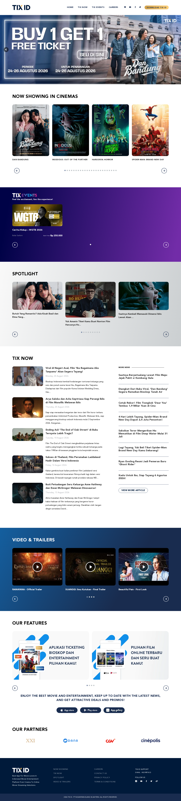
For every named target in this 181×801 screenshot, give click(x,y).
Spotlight (58, 778)
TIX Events (98, 7)
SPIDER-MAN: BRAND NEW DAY (148, 160)
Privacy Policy (102, 778)
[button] (17, 170)
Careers (113, 7)
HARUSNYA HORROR (102, 160)
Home (70, 7)
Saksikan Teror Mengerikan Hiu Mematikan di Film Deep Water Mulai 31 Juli (143, 434)
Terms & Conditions (104, 782)
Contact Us (100, 773)
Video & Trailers (62, 782)
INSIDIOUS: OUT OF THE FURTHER (70, 160)
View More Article (133, 490)
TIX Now (82, 7)
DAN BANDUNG (20, 160)
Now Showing (60, 769)
